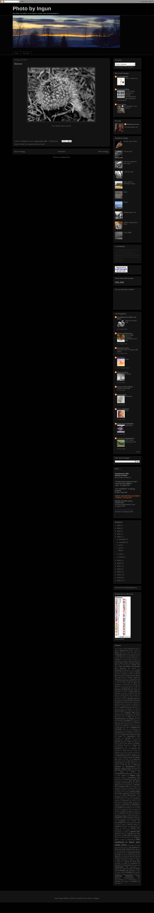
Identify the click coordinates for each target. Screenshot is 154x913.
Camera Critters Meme (125, 387)
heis (136, 716)
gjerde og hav (126, 705)
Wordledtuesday (132, 879)
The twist (130, 839)
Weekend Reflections (124, 333)
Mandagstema (130, 766)
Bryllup (137, 672)
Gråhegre (129, 709)
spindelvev (118, 826)
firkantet (117, 695)
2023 (119, 528)
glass (116, 707)
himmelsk (127, 720)
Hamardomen (129, 715)
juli (120, 545)
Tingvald (119, 852)
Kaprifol (135, 739)
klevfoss (120, 745)
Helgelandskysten (120, 718)
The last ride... (128, 151)
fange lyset (127, 690)
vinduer (130, 869)
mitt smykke (122, 775)
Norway (137, 784)
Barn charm (124, 663)
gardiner (128, 704)
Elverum (117, 688)
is (128, 732)
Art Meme (132, 656)
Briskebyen (127, 670)
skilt (130, 813)
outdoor (138, 793)
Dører (135, 682)
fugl (126, 700)
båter (116, 675)
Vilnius (117, 869)
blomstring (123, 668)
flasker (136, 695)
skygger (136, 815)
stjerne (133, 832)
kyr (139, 754)
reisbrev (129, 806)
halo (122, 713)
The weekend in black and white (61, 126)
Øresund (126, 881)
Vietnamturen (127, 865)
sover (118, 824)
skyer (129, 815)
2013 (119, 577)
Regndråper (121, 806)
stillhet (126, 831)
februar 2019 (133, 691)
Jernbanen (117, 738)
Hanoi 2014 (121, 716)
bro (133, 670)
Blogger (96, 898)
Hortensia (117, 725)
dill (139, 679)
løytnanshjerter (119, 763)
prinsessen (125, 800)
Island (123, 734)
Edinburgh (117, 686)
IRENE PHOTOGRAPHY (125, 424)
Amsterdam (119, 654)
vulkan (118, 872)
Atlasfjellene (118, 659)
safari (130, 809)
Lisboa (130, 757)
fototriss (130, 698)
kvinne (136, 752)
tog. (119, 854)
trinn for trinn (128, 856)
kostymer (134, 748)
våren (124, 874)
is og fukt (135, 732)
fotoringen (117, 698)
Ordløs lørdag (135, 791)
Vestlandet (134, 863)
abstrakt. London (133, 650)
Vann (134, 861)
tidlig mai (137, 849)
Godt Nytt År (129, 425)
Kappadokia (118, 739)
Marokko (118, 770)
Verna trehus (121, 104)
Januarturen (131, 736)
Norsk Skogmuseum (126, 784)
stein (135, 829)
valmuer (126, 861)
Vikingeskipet (119, 867)
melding (121, 771)
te (118, 839)
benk (119, 664)
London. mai (128, 759)
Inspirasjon (118, 732)
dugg (123, 682)
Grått (125, 192)
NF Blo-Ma (126, 783)
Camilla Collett (121, 677)
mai (120, 554)
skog (135, 813)
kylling (116, 754)
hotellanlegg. (125, 725)
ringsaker (119, 807)
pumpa (133, 800)
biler (120, 666)
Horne (136, 723)
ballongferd (117, 661)
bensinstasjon (126, 664)
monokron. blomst (120, 777)
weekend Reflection (124, 876)
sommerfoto (128, 822)
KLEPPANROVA (122, 77)
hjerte (136, 720)
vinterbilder (132, 870)
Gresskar (129, 707)
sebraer (117, 811)
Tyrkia (117, 858)
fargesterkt (117, 691)
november (122, 542)
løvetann (135, 761)
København (120, 755)
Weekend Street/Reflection (124, 878)
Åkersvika (117, 883)
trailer (136, 854)
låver (136, 763)
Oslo (131, 793)
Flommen (117, 697)
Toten (130, 854)
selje (122, 811)
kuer (126, 752)
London (137, 757)
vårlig (130, 874)
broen (138, 670)
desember (122, 539)
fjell (127, 695)
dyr (129, 682)
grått (136, 709)
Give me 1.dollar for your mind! (130, 162)
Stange (133, 828)
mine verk (137, 773)
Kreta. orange (133, 750)
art (126, 656)
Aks (123, 652)
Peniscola (125, 797)
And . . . (127, 411)
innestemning (118, 731)
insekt (135, 731)
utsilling (125, 860)
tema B (123, 839)
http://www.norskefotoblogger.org (126, 587)
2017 (119, 566)
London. (120, 759)
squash (117, 828)
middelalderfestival (120, 773)
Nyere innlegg (19, 151)
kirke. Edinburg (128, 743)
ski (115, 813)
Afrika (116, 652)
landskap (135, 755)
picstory (138, 797)
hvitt (123, 727)
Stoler (116, 833)
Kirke (121, 743)
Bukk (118, 673)
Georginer (117, 705)
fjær (131, 695)
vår (123, 872)
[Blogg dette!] (65, 141)
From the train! (128, 172)
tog (139, 852)
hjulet (116, 722)
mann (135, 768)
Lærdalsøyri (118, 761)
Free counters (119, 639)
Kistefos (137, 743)
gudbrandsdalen (119, 711)
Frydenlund (120, 700)
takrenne (128, 837)
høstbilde (134, 727)
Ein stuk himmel (127, 686)
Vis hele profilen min (131, 127)
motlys (135, 779)
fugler (131, 700)
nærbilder (117, 788)
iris (125, 732)
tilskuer (129, 851)
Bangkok (125, 661)
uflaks (138, 858)
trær (136, 856)
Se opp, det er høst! (130, 141)
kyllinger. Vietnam (131, 754)
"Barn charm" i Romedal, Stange (129, 183)
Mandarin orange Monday (123, 768)
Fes (136, 693)
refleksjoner (136, 804)
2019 (119, 560)
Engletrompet (126, 688)
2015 (119, 572)
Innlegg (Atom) (65, 157)
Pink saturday (120, 798)
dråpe (138, 681)
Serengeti (129, 811)
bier (116, 666)
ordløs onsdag (122, 793)
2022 (119, 531)
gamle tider (128, 702)
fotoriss (124, 698)
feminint (125, 693)
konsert (134, 747)
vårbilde (129, 872)
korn (126, 748)
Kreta (124, 750)
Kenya (136, 741)
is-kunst (117, 734)
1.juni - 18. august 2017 (122, 485)
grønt (122, 709)
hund (138, 725)
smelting (117, 819)
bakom (135, 659)
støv (138, 833)
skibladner (122, 813)
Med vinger (127, 770)
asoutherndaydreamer (132, 657)
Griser (136, 707)
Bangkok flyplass (133, 661)
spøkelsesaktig (133, 826)
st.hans (125, 828)
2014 (119, 575)
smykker (124, 819)
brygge (131, 672)
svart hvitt (126, 835)
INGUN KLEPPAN (123, 89)
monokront (117, 779)
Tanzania (137, 837)
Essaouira (118, 690)
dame (116, 679)
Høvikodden (118, 729)
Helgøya (131, 718)
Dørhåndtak (118, 684)
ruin (118, 809)
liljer (124, 757)
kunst (130, 752)
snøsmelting (136, 819)
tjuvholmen (131, 852)
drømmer (131, 681)
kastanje (117, 741)
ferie (130, 693)
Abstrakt (123, 650)
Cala (121, 675)
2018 (119, 563)
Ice (127, 729)
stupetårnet (130, 833)
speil (129, 824)
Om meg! (26, 53)
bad (125, 659)
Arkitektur (120, 656)
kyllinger (122, 754)
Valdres (119, 861)
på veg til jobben (127, 802)
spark (123, 824)
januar (121, 557)
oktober (124, 788)
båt (136, 673)
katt (124, 741)
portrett (135, 799)
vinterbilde (121, 870)
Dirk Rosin (121, 357)
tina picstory (136, 851)
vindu (123, 869)
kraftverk (117, 750)
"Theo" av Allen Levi (131, 78)
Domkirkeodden (121, 681)
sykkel (135, 835)
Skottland (117, 815)
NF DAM (135, 783)
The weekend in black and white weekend (127, 848)
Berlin (134, 665)
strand (123, 833)
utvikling (138, 860)
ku (121, 752)
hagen (116, 713)
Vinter (138, 869)
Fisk (122, 695)
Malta (135, 764)
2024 (119, 525)
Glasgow (135, 705)
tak (122, 837)
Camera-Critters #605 (123, 388)
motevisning (126, 779)
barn (116, 663)
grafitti (122, 707)
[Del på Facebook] (69, 141)
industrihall (134, 729)
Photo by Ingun (32, 8)
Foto (136, 697)
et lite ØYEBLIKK (123, 409)
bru (118, 672)
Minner (126, 202)
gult (137, 711)
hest (138, 718)
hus (118, 727)
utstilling (131, 860)
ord (127, 791)
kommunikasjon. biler (121, 747)
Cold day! (128, 374)
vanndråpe (117, 863)
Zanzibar (117, 881)
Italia (138, 734)
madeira (117, 764)
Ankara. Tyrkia (136, 654)
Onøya (138, 790)
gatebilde (135, 704)
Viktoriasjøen (133, 867)
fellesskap (117, 693)
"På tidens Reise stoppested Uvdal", (126, 481)
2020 (119, 537)
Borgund (134, 668)
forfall (131, 697)
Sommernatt (136, 822)
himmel (119, 720)
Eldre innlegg (103, 151)
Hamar (128, 713)
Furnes (137, 700)
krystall (117, 752)
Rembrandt (137, 806)
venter (125, 863)
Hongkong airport (127, 723)
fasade (125, 691)
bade (130, 659)
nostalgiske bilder (123, 786)
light (120, 757)
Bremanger (118, 670)
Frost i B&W (127, 232)
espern (135, 688)
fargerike (135, 689)
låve (128, 763)
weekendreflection (119, 879)
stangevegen (118, 829)
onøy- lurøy (130, 790)
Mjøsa (132, 775)
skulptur (124, 815)
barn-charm (136, 663)
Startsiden (61, 151)
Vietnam (117, 865)
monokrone (132, 777)
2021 (119, 534)
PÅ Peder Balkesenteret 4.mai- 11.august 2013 (125, 505)
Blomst (18, 64)
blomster (137, 666)
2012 (119, 580)
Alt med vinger (132, 652)
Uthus (118, 860)
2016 (119, 569)
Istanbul (131, 734)
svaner (119, 835)
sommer (133, 821)
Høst (127, 727)
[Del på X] (67, 141)
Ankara (128, 654)
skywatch (118, 817)
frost (138, 698)
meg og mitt (137, 770)
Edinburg (135, 684)
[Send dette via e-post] (63, 141)
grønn (116, 709)
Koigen (135, 745)
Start (16, 53)
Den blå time (124, 679)
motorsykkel (118, 781)
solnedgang (121, 821)
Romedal (127, 807)
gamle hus (120, 702)
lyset (135, 759)
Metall (133, 772)
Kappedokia (127, 739)
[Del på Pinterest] (71, 141)
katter (129, 741)
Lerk (116, 757)
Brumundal (124, 672)
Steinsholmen (118, 831)
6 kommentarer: (54, 141)
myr (125, 781)
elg (136, 686)
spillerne (135, 824)
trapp (116, 856)
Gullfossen (130, 711)
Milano (130, 773)
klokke (128, 745)
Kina (116, 743)
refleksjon (126, 804)
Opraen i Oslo (120, 791)
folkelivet (124, 697)
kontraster (118, 748)
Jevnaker (128, 738)
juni (120, 548)
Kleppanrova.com (133, 124)
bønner (131, 673)
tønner (132, 858)
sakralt (136, 809)
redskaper (117, 804)
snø (129, 819)
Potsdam (117, 800)
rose (138, 807)
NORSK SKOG (120, 496)
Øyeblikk (134, 881)
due (118, 682)
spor (126, 826)
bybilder (124, 673)
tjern (125, 852)
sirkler (136, 811)
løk (124, 761)
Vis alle (138, 451)
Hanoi (138, 715)
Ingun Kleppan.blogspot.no (123, 477)
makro (129, 764)
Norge (116, 784)
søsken (117, 837)
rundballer (123, 809)
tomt (125, 854)
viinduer (136, 865)
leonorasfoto (121, 394)
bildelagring (128, 396)
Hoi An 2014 (125, 722)
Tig (117, 851)
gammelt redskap (119, 704)
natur (130, 781)
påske (136, 802)
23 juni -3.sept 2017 (121, 492)
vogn (138, 870)
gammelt (136, 702)
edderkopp (127, 684)
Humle (133, 725)
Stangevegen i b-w (130, 212)
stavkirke (128, 829)
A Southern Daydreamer (125, 438)
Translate (130, 67)
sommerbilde (119, 822)
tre (121, 856)
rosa (133, 807)
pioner (128, 798)
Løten (129, 761)
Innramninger (127, 731)
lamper (128, 755)
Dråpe (127, 359)
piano (131, 797)
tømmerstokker (125, 858)
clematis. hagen (132, 677)
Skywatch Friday (123, 348)
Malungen (118, 766)
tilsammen (123, 851)
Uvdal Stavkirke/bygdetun (123, 483)
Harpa (129, 716)
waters (136, 874)
